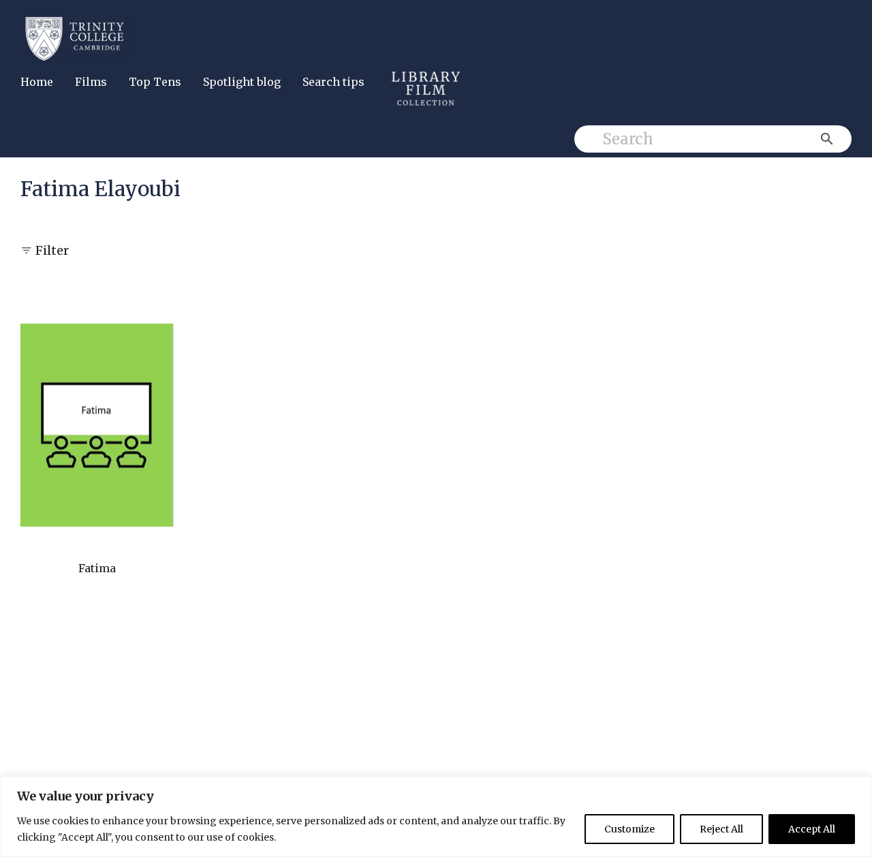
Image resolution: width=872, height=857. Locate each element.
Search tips (333, 82)
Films (91, 82)
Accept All (811, 829)
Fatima (97, 568)
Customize (629, 829)
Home (36, 82)
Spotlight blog (242, 82)
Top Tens (155, 82)
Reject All (721, 829)
